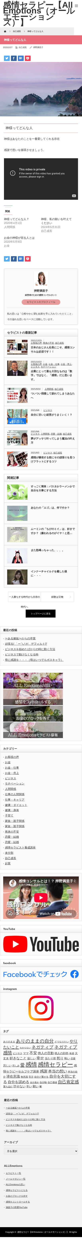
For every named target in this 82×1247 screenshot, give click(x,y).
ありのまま (9, 1041)
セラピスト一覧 (13, 1173)
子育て (9, 815)
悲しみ (16, 1065)
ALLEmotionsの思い (15, 1184)
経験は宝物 (57, 597)
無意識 (24, 1076)
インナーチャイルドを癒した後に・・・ (49, 573)
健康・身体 (12, 810)
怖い (67, 1058)
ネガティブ (43, 1047)
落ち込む (8, 1086)
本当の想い (57, 1071)
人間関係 (49, 389)
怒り (60, 1058)
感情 (31, 1064)
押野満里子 (38, 47)
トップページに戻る (41, 613)
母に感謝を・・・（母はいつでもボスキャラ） (34, 659)
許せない (19, 1086)
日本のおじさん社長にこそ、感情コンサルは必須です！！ (53, 349)
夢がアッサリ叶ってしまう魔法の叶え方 (53, 440)
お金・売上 (66, 364)
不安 (33, 1053)
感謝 (43, 1071)
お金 (45, 364)
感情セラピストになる (17, 1190)
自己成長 (23, 47)
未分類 (9, 852)
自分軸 (43, 1082)
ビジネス (35, 367)
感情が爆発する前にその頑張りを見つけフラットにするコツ (53, 459)
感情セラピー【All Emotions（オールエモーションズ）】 (42, 1232)
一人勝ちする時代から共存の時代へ (24, 599)
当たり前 (50, 1058)
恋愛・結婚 (56, 434)
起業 (8, 863)
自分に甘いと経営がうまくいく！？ (51, 414)
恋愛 (73, 1058)
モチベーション (48, 367)
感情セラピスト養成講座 (20, 847)
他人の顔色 (61, 1053)
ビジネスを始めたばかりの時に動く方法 (30, 649)
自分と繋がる (41, 1076)
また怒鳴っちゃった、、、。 (47, 550)
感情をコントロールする (18, 1202)
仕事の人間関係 (14, 794)
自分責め (34, 1082)
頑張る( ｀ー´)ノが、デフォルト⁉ (26, 643)
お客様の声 (36, 343)
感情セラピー (55, 1064)
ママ (26, 1053)
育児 (31, 1076)
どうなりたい (62, 1041)
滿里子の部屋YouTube (16, 1207)
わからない (25, 1047)
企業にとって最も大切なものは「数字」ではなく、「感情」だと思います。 (51, 375)
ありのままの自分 (35, 1040)
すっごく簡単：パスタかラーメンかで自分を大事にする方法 (53, 488)
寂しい (31, 1058)
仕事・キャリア (14, 799)
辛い (29, 1086)
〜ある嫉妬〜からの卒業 (20, 638)
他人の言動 (46, 1053)
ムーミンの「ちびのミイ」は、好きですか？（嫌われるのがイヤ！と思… (53, 531)
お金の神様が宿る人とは (19, 237)
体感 (71, 1053)
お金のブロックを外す (17, 1196)
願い (36, 1086)
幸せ (40, 1058)
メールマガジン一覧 (15, 1179)
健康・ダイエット (16, 805)
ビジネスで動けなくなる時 (21, 654)
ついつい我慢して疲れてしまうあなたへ (53, 395)
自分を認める (18, 1082)
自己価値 (52, 1082)
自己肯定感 (68, 1081)
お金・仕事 (54, 364)
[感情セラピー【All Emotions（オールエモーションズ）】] (39, 13)
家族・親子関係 (14, 820)
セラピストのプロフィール (41, 302)
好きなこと (18, 1058)
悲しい (7, 1065)
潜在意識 (13, 1076)
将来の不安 (48, 343)
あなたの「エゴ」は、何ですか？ (50, 507)
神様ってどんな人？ (16, 219)
